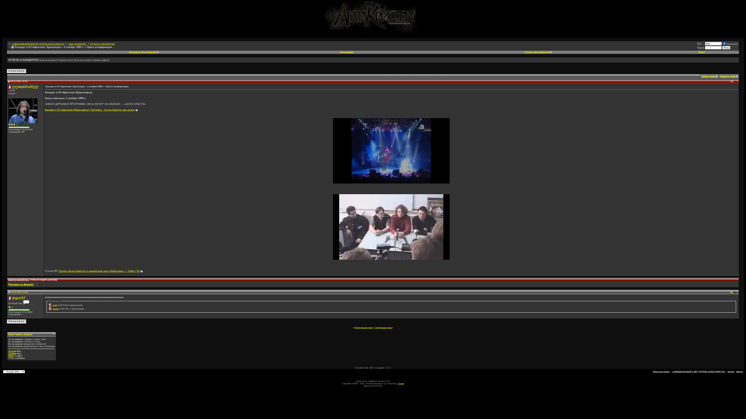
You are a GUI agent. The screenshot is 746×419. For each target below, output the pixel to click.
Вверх (739, 372)
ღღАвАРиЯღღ (25, 87)
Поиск (701, 52)
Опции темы (708, 76)
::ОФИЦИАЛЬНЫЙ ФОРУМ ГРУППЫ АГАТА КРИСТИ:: (38, 44)
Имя (699, 43)
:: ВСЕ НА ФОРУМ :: (77, 44)
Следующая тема (383, 327)
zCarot (401, 383)
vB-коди (12, 351)
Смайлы (12, 353)
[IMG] (11, 356)
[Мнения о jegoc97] (12, 307)
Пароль (700, 48)
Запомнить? (732, 44)
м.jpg (55, 305)
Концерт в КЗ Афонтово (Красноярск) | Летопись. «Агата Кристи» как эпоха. (90, 109)
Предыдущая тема (363, 327)
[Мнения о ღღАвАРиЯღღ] (17, 124)
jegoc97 (19, 298)
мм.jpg (56, 309)
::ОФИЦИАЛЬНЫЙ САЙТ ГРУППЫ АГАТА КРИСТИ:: (699, 372)
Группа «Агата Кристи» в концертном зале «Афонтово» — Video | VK (99, 271)
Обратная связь (661, 372)
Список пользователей (537, 52)
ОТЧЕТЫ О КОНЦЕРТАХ (102, 44)
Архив (731, 372)
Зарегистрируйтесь (18, 280)
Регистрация (347, 52)
